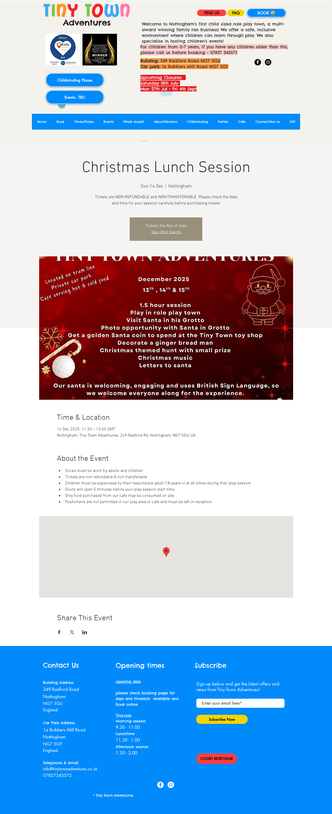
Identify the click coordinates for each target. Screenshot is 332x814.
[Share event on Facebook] (59, 632)
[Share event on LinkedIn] (84, 632)
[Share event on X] (72, 632)
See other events (166, 232)
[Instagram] (268, 62)
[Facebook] (257, 62)
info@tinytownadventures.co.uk (70, 769)
